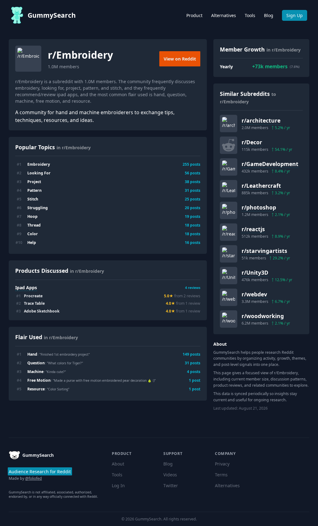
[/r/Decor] (228, 145)
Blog (268, 15)
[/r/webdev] (228, 297)
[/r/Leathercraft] (228, 188)
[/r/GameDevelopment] (228, 167)
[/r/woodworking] (228, 319)
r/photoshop (259, 207)
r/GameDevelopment (270, 164)
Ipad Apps (26, 287)
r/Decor (252, 142)
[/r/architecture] (228, 123)
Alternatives (223, 15)
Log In (118, 485)
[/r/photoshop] (228, 210)
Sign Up (294, 15)
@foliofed (33, 478)
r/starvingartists (264, 250)
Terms (221, 475)
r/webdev (254, 294)
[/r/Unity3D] (228, 275)
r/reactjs (253, 229)
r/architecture (261, 120)
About (118, 464)
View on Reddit (180, 59)
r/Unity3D (255, 272)
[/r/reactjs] (228, 232)
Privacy (222, 464)
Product (194, 15)
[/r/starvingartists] (228, 254)
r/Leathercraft (261, 185)
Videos (170, 475)
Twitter (170, 485)
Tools (250, 15)
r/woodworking (263, 316)
